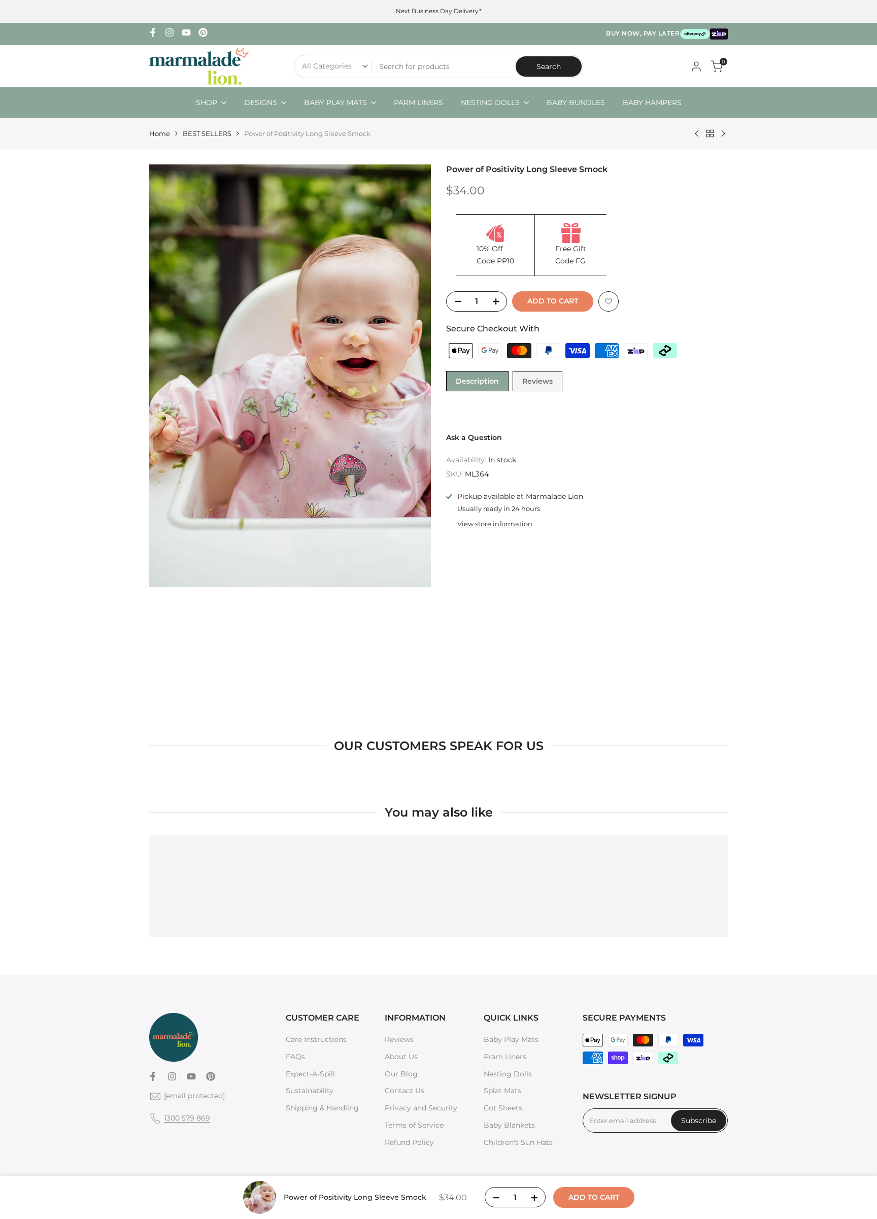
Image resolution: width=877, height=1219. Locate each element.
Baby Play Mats (511, 1039)
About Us (401, 1056)
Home (159, 133)
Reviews (537, 381)
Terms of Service (414, 1125)
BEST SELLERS (207, 133)
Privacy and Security (421, 1107)
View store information (494, 524)
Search (548, 66)
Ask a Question (474, 437)
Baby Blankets (509, 1125)
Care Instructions (316, 1039)
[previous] (169, 376)
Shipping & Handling (322, 1107)
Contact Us (404, 1090)
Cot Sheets (503, 1107)
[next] (410, 376)
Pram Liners (505, 1056)
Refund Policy (409, 1142)
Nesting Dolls (508, 1073)
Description (477, 381)
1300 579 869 (187, 1118)
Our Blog (401, 1073)
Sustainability (309, 1090)
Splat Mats (502, 1090)
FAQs (295, 1056)
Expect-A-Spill (310, 1073)
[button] (608, 301)
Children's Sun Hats (518, 1142)
